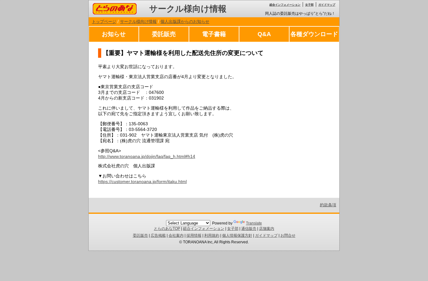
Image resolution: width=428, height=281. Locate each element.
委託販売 (164, 34)
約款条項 (328, 205)
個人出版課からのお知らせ (184, 21)
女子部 (309, 4)
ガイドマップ (326, 4)
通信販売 (248, 228)
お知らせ (114, 34)
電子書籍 (214, 34)
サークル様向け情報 (188, 9)
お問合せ (287, 235)
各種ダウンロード (314, 34)
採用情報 (193, 235)
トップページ (104, 21)
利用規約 (211, 235)
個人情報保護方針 (237, 235)
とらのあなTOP (167, 228)
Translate (254, 223)
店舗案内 (266, 228)
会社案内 (176, 235)
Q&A (264, 34)
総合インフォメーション (284, 4)
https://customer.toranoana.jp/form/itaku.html (142, 181)
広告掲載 (158, 235)
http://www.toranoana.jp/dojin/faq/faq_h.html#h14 (146, 156)
